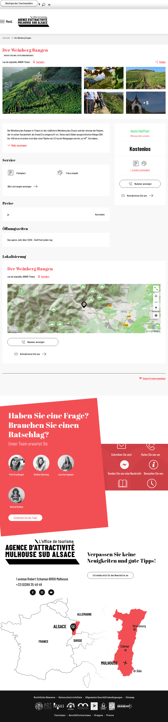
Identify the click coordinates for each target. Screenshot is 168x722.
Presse (110, 715)
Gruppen (98, 715)
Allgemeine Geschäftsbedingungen (103, 697)
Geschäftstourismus (80, 715)
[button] (43, 5)
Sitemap (130, 697)
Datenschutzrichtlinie (70, 697)
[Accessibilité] (39, 4)
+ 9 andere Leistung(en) (140, 170)
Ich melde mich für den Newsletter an (110, 575)
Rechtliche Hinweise (44, 697)
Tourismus (59, 715)
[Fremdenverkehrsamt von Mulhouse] (33, 21)
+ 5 (145, 102)
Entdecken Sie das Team (25, 517)
